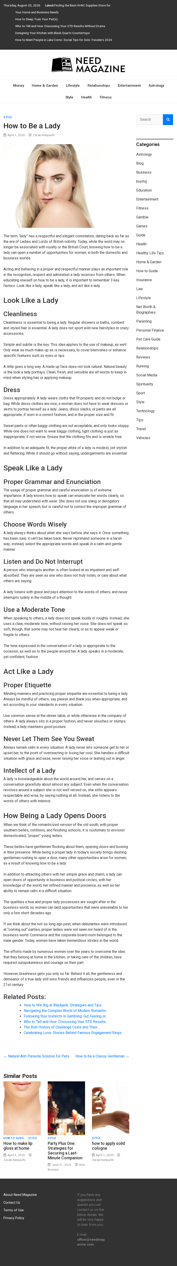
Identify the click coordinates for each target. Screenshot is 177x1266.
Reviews (143, 357)
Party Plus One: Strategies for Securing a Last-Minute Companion (65, 1150)
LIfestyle (73, 85)
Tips (139, 420)
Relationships (99, 85)
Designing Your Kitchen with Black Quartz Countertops (52, 33)
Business (143, 172)
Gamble (142, 217)
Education (144, 190)
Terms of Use (13, 1210)
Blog (140, 163)
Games (142, 226)
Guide (140, 235)
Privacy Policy (13, 1218)
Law (139, 289)
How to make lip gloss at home (17, 1146)
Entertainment (129, 85)
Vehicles (143, 438)
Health (86, 97)
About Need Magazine (20, 1195)
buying (141, 181)
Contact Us (11, 1203)
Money (18, 85)
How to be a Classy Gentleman (102, 1056)
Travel (141, 429)
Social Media (146, 375)
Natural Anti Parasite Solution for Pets (36, 1056)
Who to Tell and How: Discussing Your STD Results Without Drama (60, 26)
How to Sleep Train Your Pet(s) (36, 19)
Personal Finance (150, 330)
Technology (145, 411)
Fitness (106, 97)
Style (69, 97)
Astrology (156, 85)
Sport (140, 393)
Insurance (144, 280)
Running (142, 366)
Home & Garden (45, 85)
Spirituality (144, 384)
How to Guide (13, 1138)
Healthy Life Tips (150, 253)
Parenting (144, 321)
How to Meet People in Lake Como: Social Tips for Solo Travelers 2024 (63, 40)
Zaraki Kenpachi (44, 135)
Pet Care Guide (148, 339)
